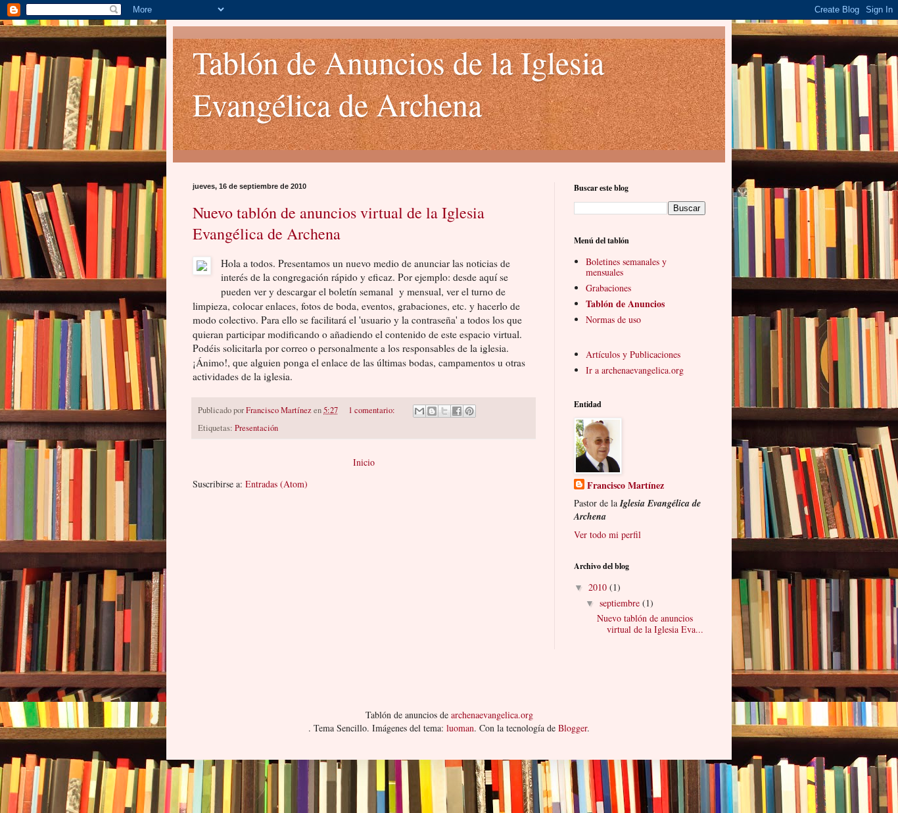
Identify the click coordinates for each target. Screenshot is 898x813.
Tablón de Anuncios (625, 303)
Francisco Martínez (625, 485)
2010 (598, 587)
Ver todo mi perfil (607, 534)
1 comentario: (372, 410)
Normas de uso (613, 319)
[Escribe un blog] (431, 411)
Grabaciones (608, 288)
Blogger (572, 728)
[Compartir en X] (444, 411)
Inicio (364, 462)
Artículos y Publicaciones (633, 354)
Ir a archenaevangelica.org (635, 370)
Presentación (256, 427)
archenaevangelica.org (492, 714)
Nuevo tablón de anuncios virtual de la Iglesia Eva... (650, 623)
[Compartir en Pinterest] (469, 411)
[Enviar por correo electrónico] (419, 411)
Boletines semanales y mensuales (626, 267)
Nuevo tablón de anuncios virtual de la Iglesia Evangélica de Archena (338, 223)
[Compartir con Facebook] (456, 411)
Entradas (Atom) (276, 484)
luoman (460, 728)
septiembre (621, 603)
